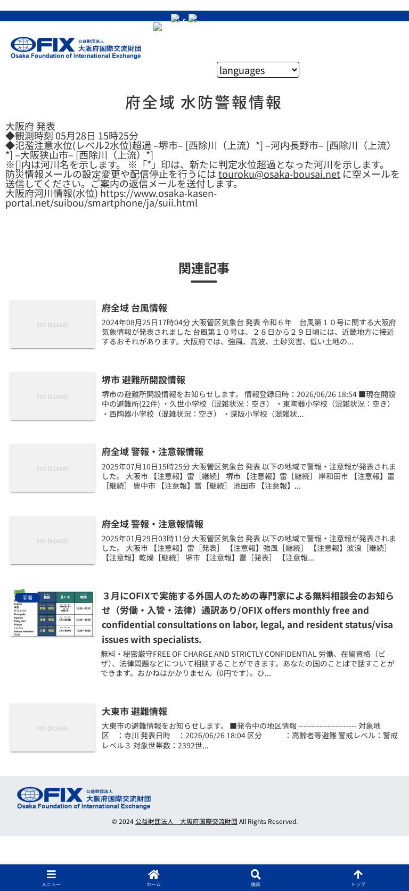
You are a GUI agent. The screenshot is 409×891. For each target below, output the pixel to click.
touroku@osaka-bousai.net (279, 173)
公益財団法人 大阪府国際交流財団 (186, 821)
